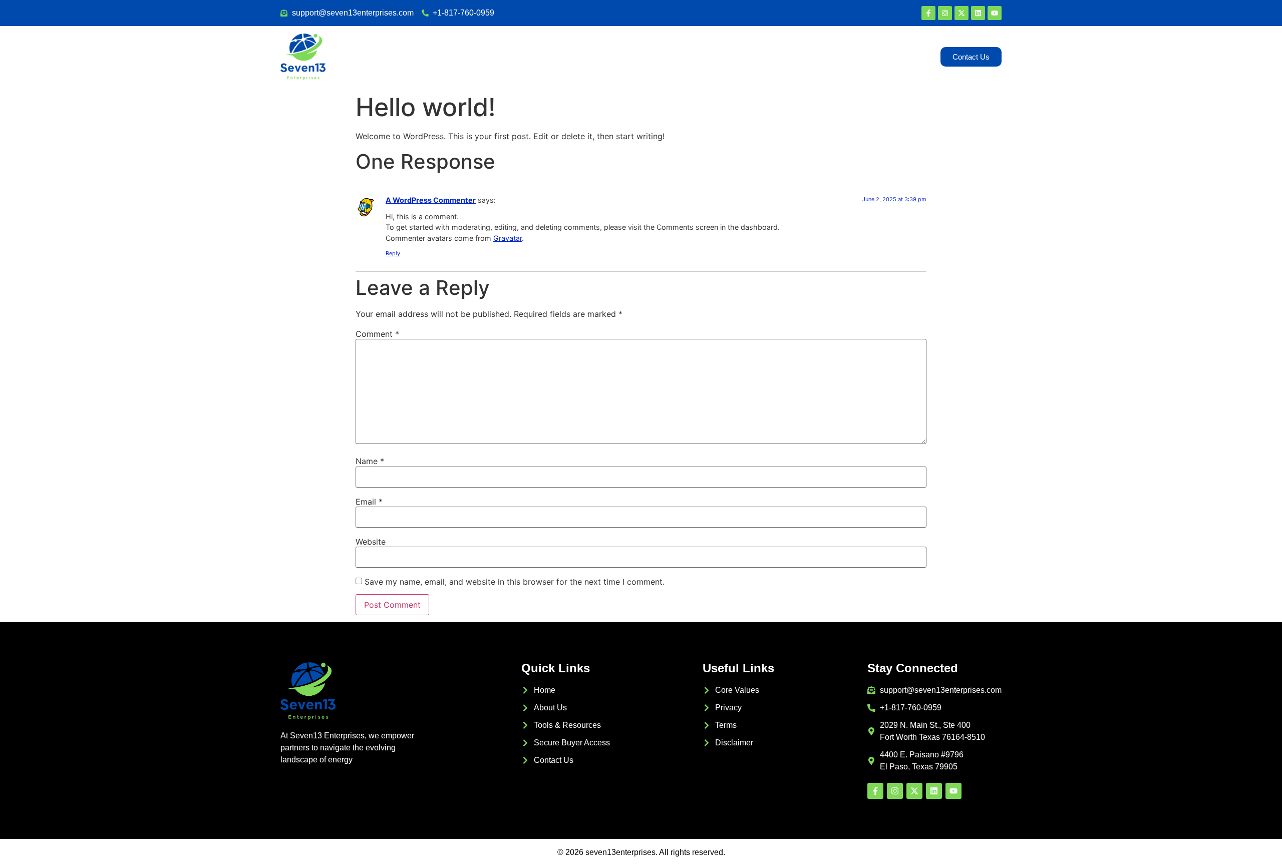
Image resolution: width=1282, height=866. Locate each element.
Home (658, 57)
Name (370, 461)
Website (371, 542)
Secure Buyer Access (794, 57)
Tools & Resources (889, 57)
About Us (705, 57)
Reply (393, 253)
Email (369, 502)
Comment (377, 334)
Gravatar (507, 238)
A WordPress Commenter (431, 200)
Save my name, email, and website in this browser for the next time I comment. (515, 582)
